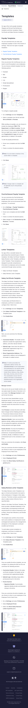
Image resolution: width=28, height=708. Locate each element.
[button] (17, 2)
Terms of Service (10, 693)
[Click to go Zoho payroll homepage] (5, 2)
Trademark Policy (10, 695)
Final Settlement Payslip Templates (12, 54)
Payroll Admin (12, 5)
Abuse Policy (19, 698)
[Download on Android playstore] (13, 678)
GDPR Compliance (10, 698)
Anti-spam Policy (18, 690)
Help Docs (10, 2)
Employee (20, 5)
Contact (7, 688)
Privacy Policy (19, 693)
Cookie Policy (19, 695)
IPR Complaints (9, 690)
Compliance (19, 688)
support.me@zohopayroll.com (14, 671)
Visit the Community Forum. (13, 640)
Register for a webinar (13, 651)
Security (13, 688)
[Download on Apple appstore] (15, 678)
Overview (4, 5)
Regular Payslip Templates (10, 51)
